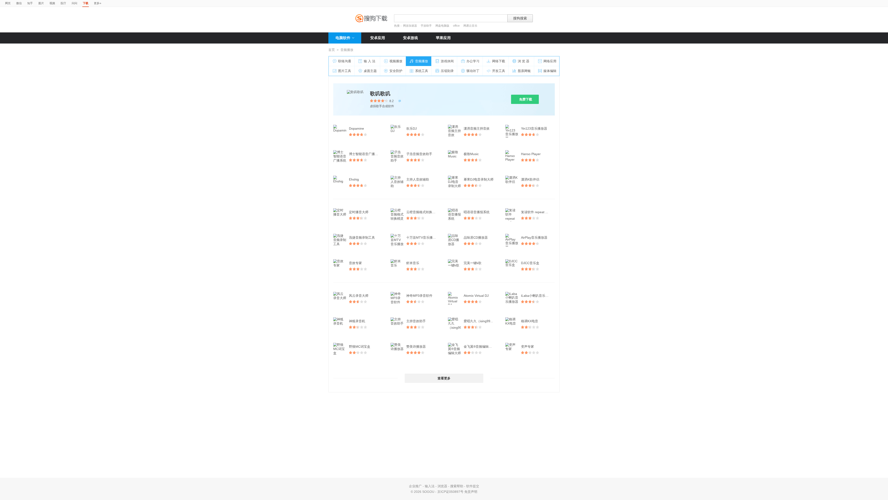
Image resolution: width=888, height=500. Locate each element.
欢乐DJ (411, 128)
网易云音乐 (470, 25)
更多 (97, 3)
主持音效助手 (416, 321)
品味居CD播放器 (476, 237)
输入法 (430, 486)
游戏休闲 (447, 61)
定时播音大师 (358, 212)
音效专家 (355, 263)
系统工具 (421, 71)
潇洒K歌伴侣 (530, 179)
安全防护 (395, 71)
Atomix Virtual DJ (476, 295)
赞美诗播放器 (416, 346)
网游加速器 (410, 25)
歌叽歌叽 (380, 94)
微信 (19, 3)
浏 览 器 (523, 61)
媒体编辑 (549, 71)
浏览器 (442, 486)
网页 (8, 3)
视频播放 (395, 61)
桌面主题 (370, 71)
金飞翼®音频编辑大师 (479, 346)
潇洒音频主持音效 (477, 128)
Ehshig (354, 179)
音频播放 (421, 61)
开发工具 (498, 71)
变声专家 (527, 346)
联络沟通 (344, 61)
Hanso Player (531, 154)
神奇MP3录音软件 (419, 295)
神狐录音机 (357, 321)
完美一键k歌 (472, 263)
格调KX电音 (529, 321)
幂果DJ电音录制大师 (478, 179)
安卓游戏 (410, 38)
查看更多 (444, 378)
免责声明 (470, 492)
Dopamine (356, 128)
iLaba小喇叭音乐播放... (538, 295)
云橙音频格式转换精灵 (422, 212)
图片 (41, 3)
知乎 (30, 3)
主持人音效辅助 (417, 179)
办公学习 (472, 61)
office (456, 25)
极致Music (471, 154)
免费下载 (525, 99)
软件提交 (472, 486)
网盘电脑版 (442, 25)
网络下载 (498, 61)
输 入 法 (369, 61)
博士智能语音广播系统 (365, 154)
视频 (52, 3)
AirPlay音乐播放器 (534, 237)
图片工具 (344, 71)
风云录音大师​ (358, 295)
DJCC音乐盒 (530, 263)
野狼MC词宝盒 (359, 346)
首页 (331, 50)
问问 (74, 3)
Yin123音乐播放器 (534, 128)
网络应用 (549, 61)
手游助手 (426, 25)
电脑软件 (343, 38)
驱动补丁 (472, 71)
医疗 (63, 3)
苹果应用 (443, 38)
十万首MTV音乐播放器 (422, 237)
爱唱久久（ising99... (478, 321)
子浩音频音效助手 (419, 154)
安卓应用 (377, 38)
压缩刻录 (447, 71)
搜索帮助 (456, 486)
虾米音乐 (412, 263)
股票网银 (524, 71)
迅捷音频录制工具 (362, 237)
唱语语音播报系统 (477, 212)
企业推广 (415, 486)
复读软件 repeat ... (534, 212)
